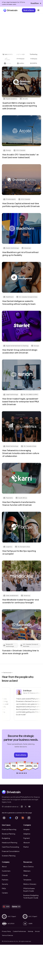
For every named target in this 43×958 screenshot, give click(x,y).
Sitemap (30, 931)
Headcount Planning (9, 842)
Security (5, 884)
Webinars (26, 871)
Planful (26, 847)
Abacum (26, 842)
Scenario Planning (8, 856)
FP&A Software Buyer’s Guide (29, 889)
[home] (9, 10)
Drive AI (5, 875)
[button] (38, 10)
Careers (5, 893)
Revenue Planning (8, 834)
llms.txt (37, 931)
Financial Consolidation (10, 851)
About (4, 867)
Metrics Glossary (29, 884)
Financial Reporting (9, 829)
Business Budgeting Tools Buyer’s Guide (30, 896)
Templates (27, 880)
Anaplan (26, 829)
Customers (6, 871)
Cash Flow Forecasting (10, 847)
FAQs (4, 888)
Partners (5, 880)
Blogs (25, 875)
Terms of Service (7, 935)
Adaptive (26, 834)
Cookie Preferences (19, 931)
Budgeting (6, 838)
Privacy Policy (6, 931)
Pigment (26, 838)
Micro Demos (28, 867)
